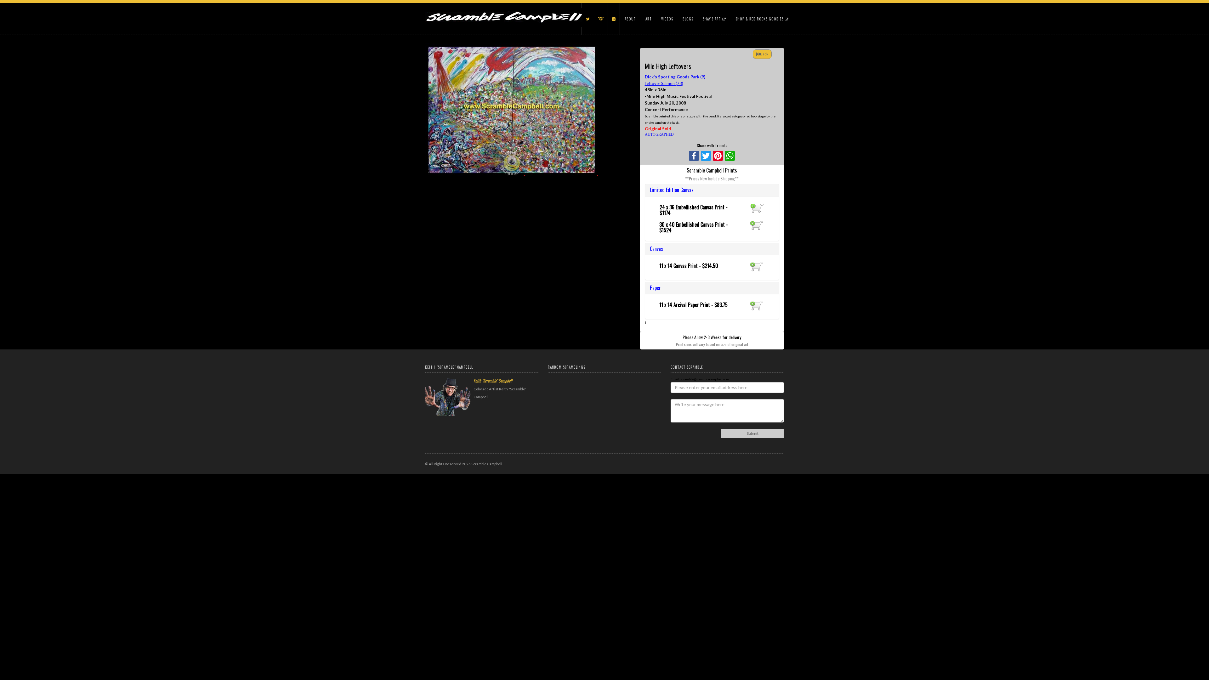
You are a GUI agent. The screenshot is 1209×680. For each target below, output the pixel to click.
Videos (667, 18)
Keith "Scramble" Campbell (493, 380)
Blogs (688, 18)
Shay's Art (712, 18)
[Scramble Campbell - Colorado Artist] (503, 11)
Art (648, 18)
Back (764, 54)
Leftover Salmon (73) (664, 83)
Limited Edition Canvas (672, 190)
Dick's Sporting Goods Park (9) (675, 76)
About (630, 18)
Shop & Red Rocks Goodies (760, 18)
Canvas (656, 248)
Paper (655, 288)
